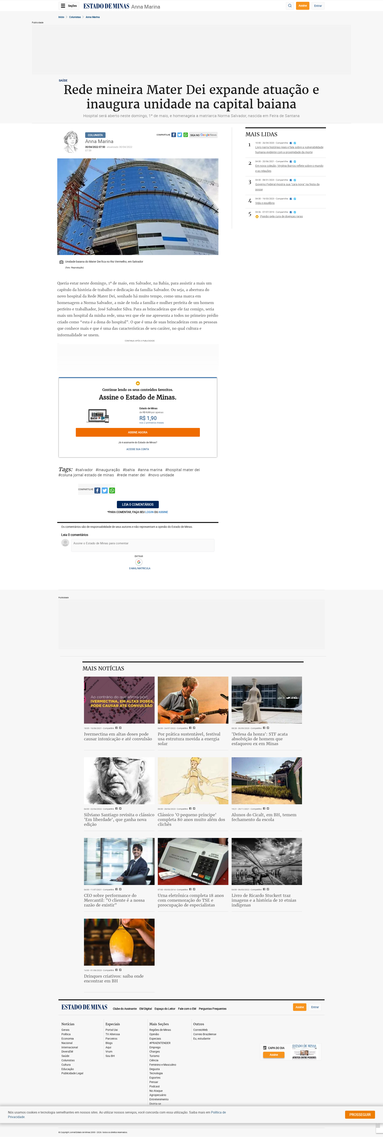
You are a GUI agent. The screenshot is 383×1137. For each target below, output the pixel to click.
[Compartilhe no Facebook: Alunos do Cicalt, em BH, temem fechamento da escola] (263, 808)
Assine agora (137, 432)
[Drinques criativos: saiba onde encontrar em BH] (119, 942)
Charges (154, 1051)
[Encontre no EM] (290, 6)
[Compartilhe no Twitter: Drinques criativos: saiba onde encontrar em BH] (119, 970)
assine (163, 512)
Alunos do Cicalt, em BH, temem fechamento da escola (264, 817)
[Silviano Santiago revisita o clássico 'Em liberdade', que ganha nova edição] (119, 780)
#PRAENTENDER (160, 1043)
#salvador (84, 469)
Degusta (154, 1069)
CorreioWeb (200, 1030)
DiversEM (67, 1051)
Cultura (66, 1064)
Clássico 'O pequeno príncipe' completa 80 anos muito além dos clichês (191, 819)
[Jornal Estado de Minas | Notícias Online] (106, 6)
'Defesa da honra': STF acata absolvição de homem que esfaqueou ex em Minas (260, 738)
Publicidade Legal (72, 1073)
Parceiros (111, 1038)
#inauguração (108, 469)
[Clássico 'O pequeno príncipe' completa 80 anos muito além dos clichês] (193, 780)
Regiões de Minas (160, 1030)
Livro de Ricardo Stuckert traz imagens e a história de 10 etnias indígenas (264, 900)
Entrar (318, 6)
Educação (67, 1069)
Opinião (154, 1034)
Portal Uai (112, 1030)
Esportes (154, 1077)
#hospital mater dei (182, 469)
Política (66, 1034)
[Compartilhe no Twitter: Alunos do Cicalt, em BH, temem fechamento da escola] (267, 808)
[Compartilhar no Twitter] (179, 135)
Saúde (65, 1056)
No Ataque (156, 1091)
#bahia (129, 469)
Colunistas (75, 17)
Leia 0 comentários (138, 504)
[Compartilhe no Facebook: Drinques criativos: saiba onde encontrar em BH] (116, 970)
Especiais (155, 1038)
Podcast (154, 1086)
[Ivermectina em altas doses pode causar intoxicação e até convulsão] (119, 700)
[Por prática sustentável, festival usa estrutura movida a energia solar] (193, 700)
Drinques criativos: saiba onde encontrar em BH (114, 978)
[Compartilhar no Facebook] (173, 135)
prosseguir (360, 1114)
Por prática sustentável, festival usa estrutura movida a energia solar (189, 738)
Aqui (108, 1047)
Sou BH (110, 1056)
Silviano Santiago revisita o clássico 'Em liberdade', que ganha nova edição (119, 819)
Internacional (69, 1047)
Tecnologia (156, 1073)
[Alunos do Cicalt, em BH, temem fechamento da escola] (267, 780)
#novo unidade (161, 475)
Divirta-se (155, 1104)
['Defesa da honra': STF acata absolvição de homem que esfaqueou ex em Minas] (267, 700)
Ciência (153, 1060)
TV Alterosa (113, 1034)
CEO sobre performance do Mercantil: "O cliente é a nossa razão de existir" (114, 900)
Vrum (109, 1051)
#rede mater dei (131, 475)
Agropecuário (157, 1095)
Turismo (154, 1056)
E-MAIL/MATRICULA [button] (139, 568)
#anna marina (150, 469)
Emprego (155, 1047)
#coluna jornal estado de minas (86, 475)
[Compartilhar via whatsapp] (185, 135)
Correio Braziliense (204, 1034)
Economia (67, 1038)
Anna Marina (145, 7)
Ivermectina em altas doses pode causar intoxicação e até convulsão (118, 736)
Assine (303, 5)
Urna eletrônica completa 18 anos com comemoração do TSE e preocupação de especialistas (191, 900)
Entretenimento (159, 1099)
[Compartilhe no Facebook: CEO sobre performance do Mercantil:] (116, 889)
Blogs (109, 1043)
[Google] (138, 562)
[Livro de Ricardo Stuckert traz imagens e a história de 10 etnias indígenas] (267, 861)
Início (61, 17)
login (149, 512)
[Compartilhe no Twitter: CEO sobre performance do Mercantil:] (119, 889)
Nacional (66, 1043)
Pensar (153, 1082)
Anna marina (93, 17)
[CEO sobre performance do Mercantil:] (119, 861)
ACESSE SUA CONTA (137, 449)
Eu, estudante (201, 1038)
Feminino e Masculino (162, 1064)
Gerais (65, 1030)
